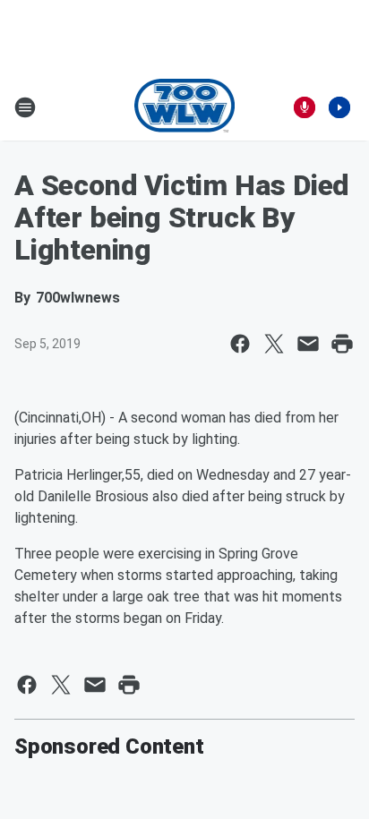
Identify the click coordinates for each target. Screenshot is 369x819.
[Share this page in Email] (308, 343)
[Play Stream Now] (339, 107)
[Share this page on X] (274, 343)
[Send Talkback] (304, 107)
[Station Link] (185, 107)
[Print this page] (342, 343)
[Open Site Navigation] (25, 107)
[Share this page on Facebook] (240, 343)
